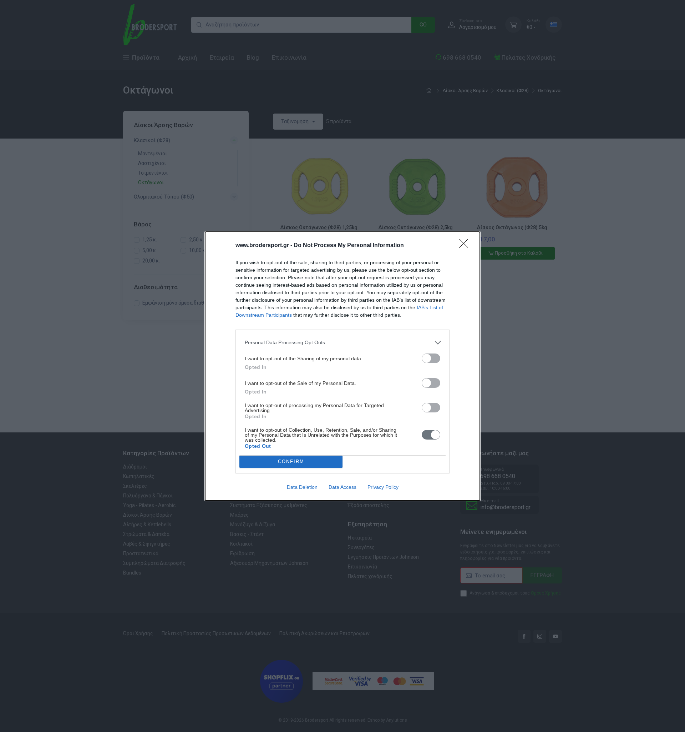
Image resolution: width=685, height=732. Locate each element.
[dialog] (342, 366)
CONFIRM (291, 461)
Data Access (342, 487)
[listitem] (342, 342)
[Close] (466, 245)
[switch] (431, 358)
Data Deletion (302, 487)
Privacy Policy (383, 487)
